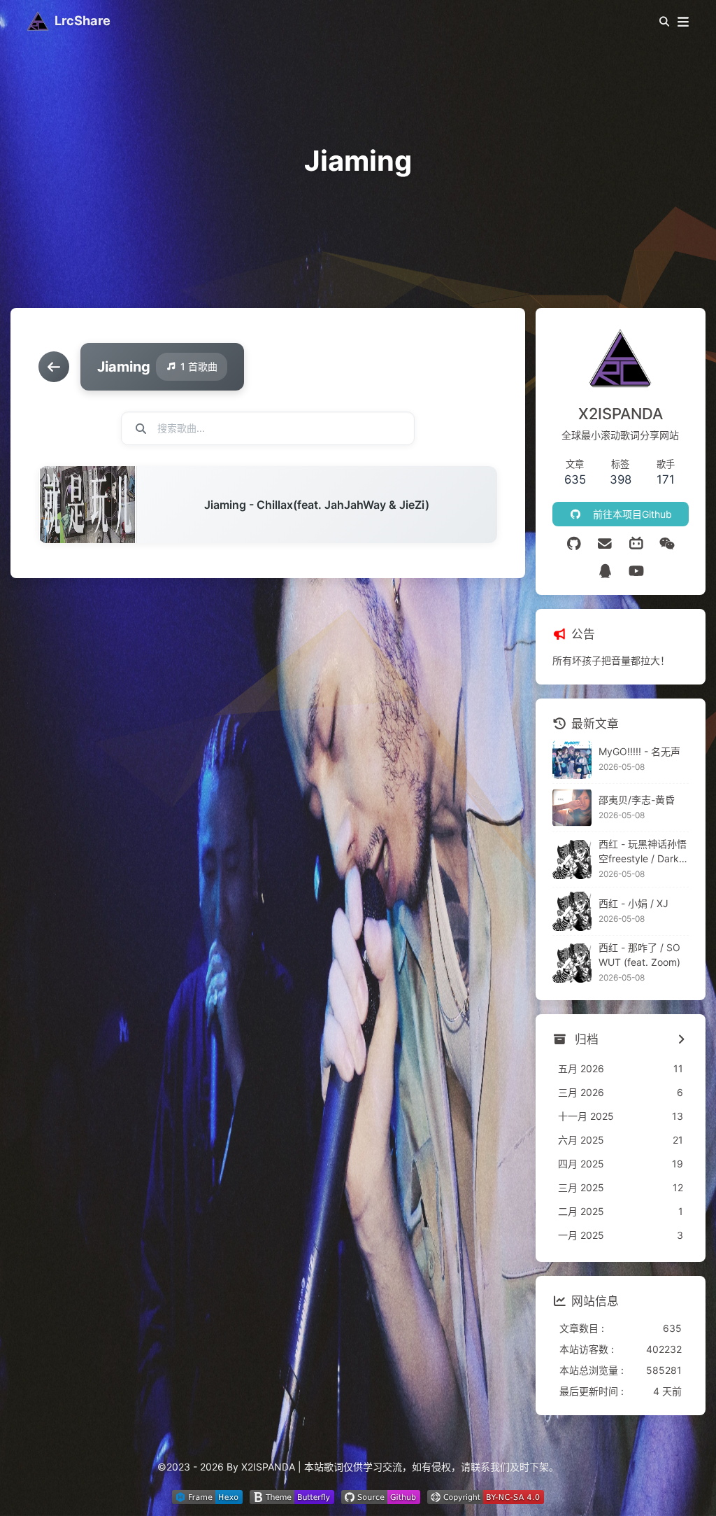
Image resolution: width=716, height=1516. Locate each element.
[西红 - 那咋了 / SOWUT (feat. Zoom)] (572, 963)
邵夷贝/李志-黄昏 (637, 800)
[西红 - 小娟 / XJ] (572, 911)
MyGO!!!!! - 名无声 (639, 751)
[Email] (605, 543)
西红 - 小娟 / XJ (633, 903)
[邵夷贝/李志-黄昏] (572, 807)
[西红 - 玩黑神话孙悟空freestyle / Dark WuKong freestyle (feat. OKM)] (572, 859)
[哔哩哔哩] (636, 543)
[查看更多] (681, 1040)
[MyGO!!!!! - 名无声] (572, 759)
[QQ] (605, 571)
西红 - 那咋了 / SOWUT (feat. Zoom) (639, 954)
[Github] (573, 543)
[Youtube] (636, 571)
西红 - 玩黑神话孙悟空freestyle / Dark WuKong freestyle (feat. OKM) (644, 852)
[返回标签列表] (53, 366)
